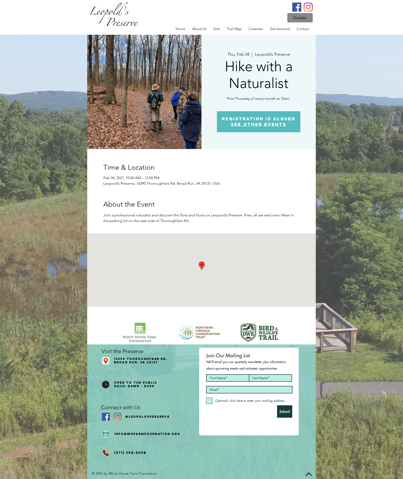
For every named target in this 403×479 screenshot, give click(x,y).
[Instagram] (308, 7)
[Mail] (105, 434)
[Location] (105, 360)
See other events (258, 124)
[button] (300, 17)
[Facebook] (296, 7)
